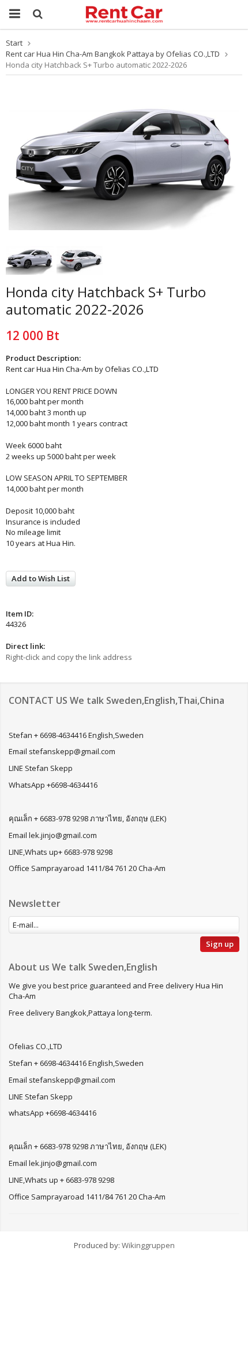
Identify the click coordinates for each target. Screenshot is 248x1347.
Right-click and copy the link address (69, 657)
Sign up (220, 944)
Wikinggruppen (148, 1245)
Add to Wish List (41, 578)
